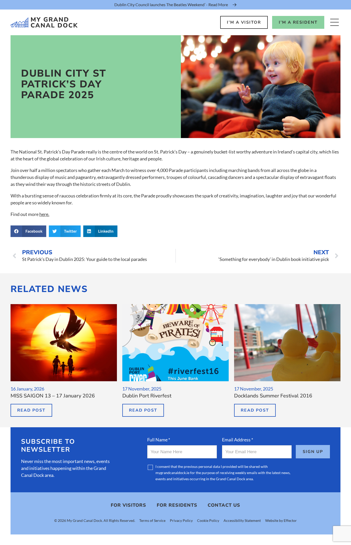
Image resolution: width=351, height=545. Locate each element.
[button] (29, 231)
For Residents (177, 505)
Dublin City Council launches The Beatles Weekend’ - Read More (171, 4)
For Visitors (128, 505)
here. (44, 214)
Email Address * (237, 439)
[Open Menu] (334, 22)
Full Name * (158, 439)
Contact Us (224, 505)
